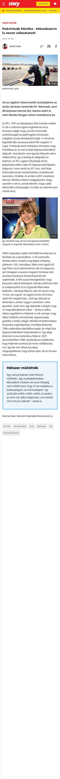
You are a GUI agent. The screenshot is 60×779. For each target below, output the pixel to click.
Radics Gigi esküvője (13, 11)
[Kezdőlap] (14, 4)
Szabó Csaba (15, 46)
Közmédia (53, 11)
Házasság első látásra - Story (35, 11)
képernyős (41, 426)
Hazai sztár (9, 23)
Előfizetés (43, 4)
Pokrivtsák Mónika (11, 433)
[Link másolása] (40, 46)
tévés (31, 426)
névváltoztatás (20, 426)
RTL (51, 426)
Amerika (6, 426)
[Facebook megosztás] (55, 46)
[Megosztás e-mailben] (48, 46)
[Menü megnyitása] (3, 4)
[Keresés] (55, 3)
